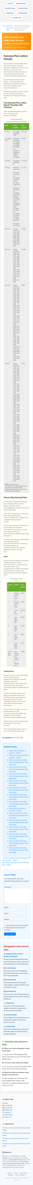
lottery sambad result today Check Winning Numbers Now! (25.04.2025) (18, 790)
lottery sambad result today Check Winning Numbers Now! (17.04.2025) (18, 836)
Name (6, 907)
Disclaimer (10, 1175)
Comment (8, 887)
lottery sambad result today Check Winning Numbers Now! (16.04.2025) (18, 843)
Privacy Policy (23, 1173)
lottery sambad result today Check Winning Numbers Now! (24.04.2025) (18, 797)
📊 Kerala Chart (16, 17)
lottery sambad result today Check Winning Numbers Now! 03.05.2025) (18, 762)
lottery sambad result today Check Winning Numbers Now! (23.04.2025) (18, 804)
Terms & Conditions (20, 1175)
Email (6, 913)
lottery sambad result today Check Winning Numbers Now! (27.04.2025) (18, 783)
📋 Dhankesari (10, 13)
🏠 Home (10, 3)
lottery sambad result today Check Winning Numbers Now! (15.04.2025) (18, 850)
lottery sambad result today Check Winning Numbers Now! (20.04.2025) (18, 822)
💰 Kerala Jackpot (22, 13)
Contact (16, 1173)
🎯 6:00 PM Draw (10, 8)
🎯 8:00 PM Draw (23, 8)
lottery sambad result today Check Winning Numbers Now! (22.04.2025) (18, 815)
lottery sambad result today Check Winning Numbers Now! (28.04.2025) (18, 776)
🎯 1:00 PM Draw (21, 3)
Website (6, 919)
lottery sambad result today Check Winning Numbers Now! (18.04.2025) (18, 829)
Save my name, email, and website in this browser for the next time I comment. (16, 927)
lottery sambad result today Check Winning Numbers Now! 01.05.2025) (18, 769)
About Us (9, 1173)
